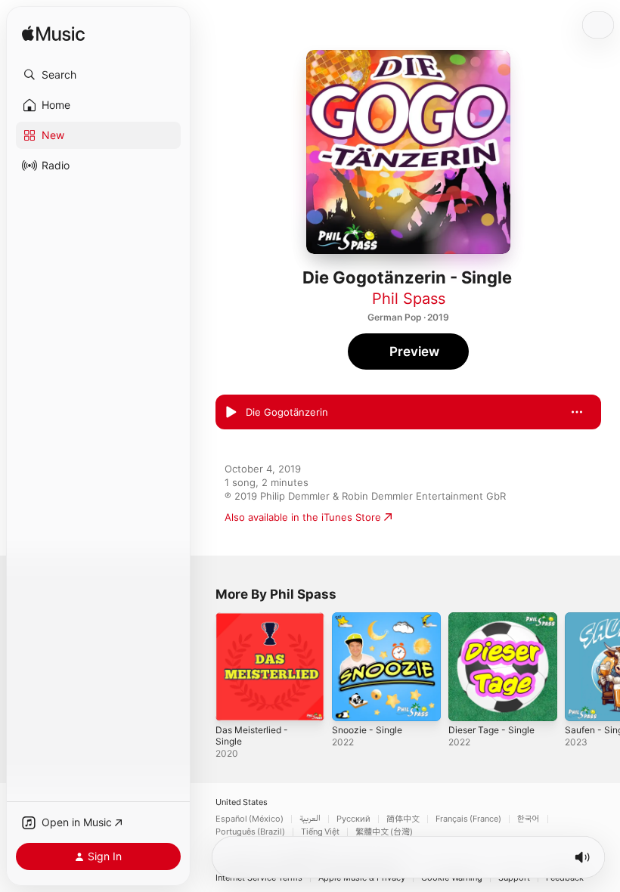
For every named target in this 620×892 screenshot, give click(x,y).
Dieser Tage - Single (491, 730)
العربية (310, 819)
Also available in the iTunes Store (303, 517)
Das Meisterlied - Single (251, 735)
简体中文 (403, 819)
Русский (353, 819)
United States (241, 802)
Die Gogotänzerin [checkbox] (287, 412)
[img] (53, 34)
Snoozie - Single (367, 730)
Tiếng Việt (320, 832)
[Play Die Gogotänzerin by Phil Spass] (230, 412)
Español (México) (249, 819)
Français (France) (468, 819)
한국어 (528, 819)
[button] (98, 75)
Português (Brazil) (250, 832)
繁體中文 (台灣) (384, 832)
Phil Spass (408, 299)
